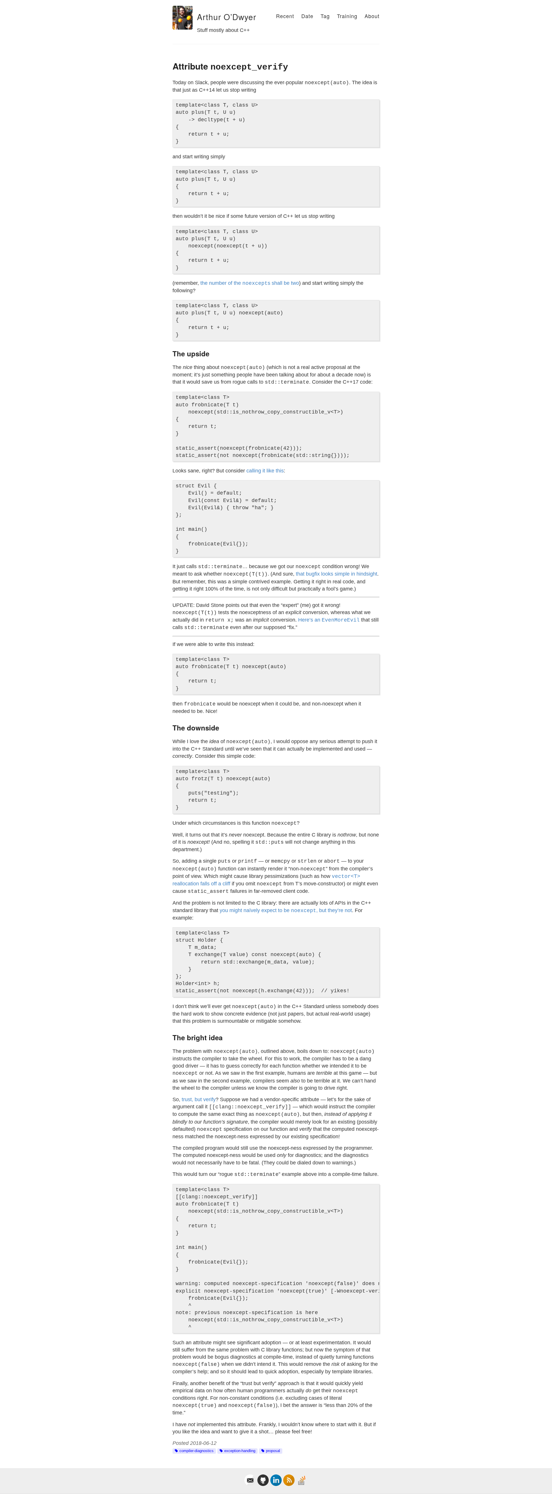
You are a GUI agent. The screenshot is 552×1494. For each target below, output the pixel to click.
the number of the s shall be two (249, 283)
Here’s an (329, 620)
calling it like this (265, 471)
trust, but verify (199, 1099)
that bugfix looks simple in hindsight (336, 574)
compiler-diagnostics (196, 1451)
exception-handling (239, 1451)
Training (347, 16)
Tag (325, 16)
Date (307, 16)
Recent (285, 16)
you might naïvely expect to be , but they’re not (286, 910)
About (372, 16)
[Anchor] (193, 17)
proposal (273, 1451)
